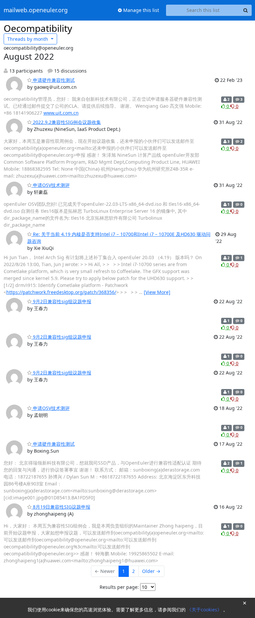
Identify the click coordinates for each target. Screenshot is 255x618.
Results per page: (119, 587)
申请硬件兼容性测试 (53, 80)
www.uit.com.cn (61, 113)
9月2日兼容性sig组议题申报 (61, 301)
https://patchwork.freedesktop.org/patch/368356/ (61, 292)
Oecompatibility (38, 28)
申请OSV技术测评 (51, 185)
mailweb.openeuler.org (36, 10)
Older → (151, 571)
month (28, 39)
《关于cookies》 (205, 609)
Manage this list (140, 10)
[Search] (246, 10)
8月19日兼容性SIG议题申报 (61, 507)
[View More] (157, 292)
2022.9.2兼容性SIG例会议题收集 (66, 122)
